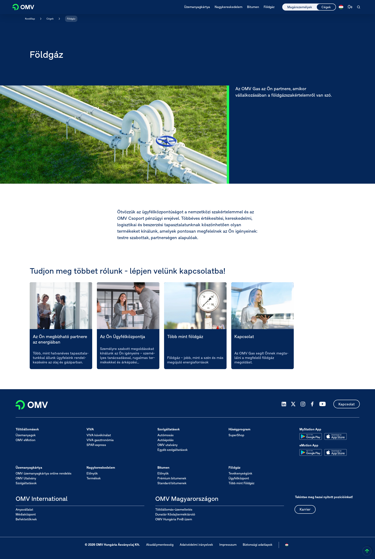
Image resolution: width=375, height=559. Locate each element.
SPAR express (96, 445)
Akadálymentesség (159, 545)
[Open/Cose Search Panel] (358, 7)
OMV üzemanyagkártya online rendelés (43, 473)
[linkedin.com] (283, 404)
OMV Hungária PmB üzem (173, 519)
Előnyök (92, 473)
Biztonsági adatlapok (257, 545)
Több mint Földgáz (241, 483)
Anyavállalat (24, 509)
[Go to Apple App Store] (335, 436)
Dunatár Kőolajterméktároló (175, 514)
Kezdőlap (30, 18)
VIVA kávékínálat (99, 435)
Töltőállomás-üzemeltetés (173, 509)
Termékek (94, 478)
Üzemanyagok (26, 435)
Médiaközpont (26, 514)
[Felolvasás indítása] (350, 7)
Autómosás (165, 435)
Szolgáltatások (26, 483)
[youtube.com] (322, 404)
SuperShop (236, 435)
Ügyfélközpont (239, 478)
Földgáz (71, 18)
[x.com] (293, 404)
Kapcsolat (346, 404)
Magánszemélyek (299, 7)
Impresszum (228, 545)
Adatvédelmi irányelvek (196, 545)
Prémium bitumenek (171, 478)
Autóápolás (165, 440)
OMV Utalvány (26, 478)
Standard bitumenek (172, 483)
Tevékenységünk (240, 473)
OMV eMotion (25, 440)
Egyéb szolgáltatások (172, 450)
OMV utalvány (167, 445)
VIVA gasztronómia (100, 440)
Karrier (305, 509)
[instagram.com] (302, 404)
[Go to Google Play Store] (310, 436)
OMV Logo (21, 6)
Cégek (326, 7)
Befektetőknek (26, 519)
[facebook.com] (312, 404)
